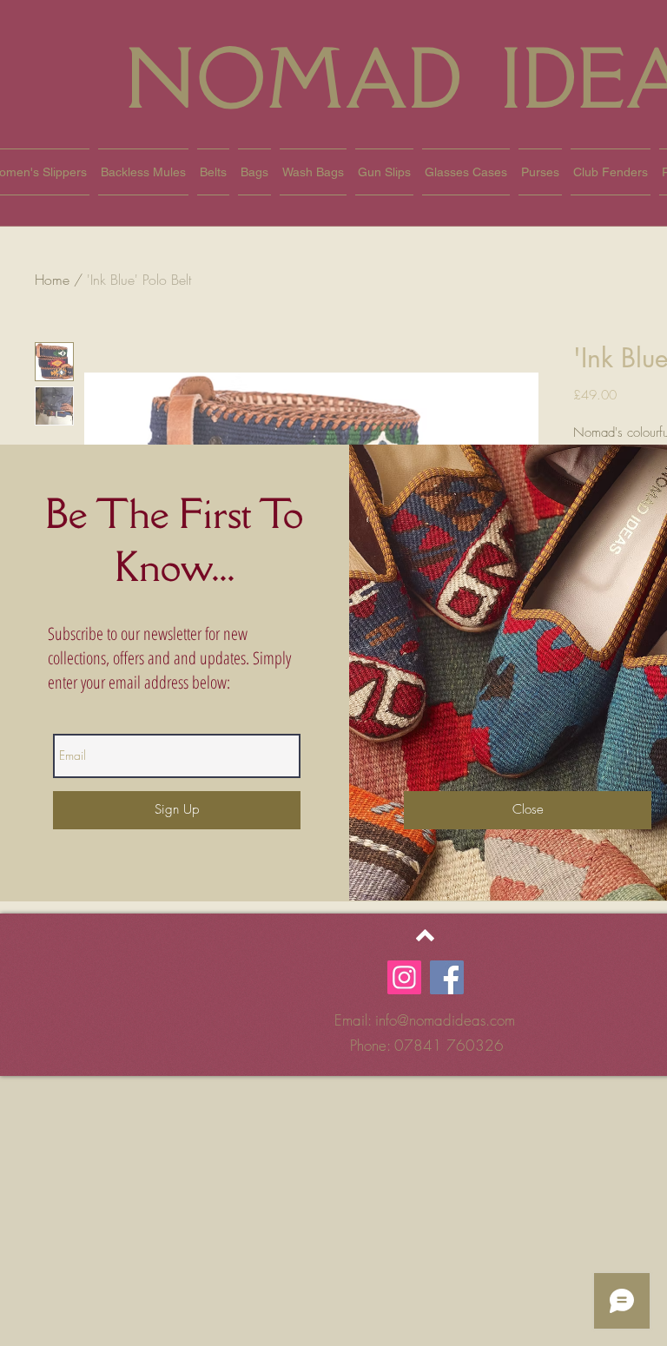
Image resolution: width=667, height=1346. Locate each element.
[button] (527, 810)
